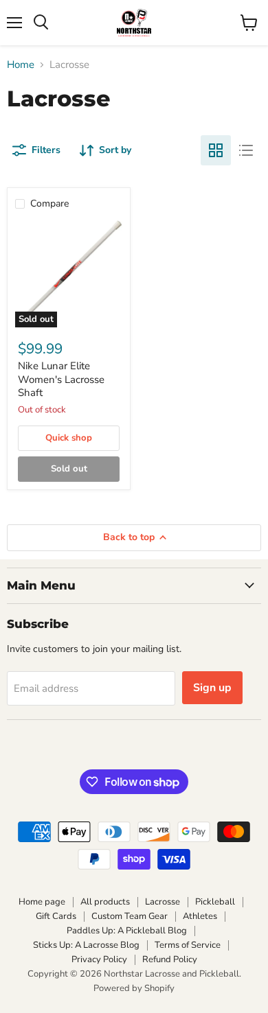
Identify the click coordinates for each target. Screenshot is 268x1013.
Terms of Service (188, 945)
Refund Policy (169, 959)
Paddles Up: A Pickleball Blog (127, 930)
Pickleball (215, 902)
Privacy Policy (99, 959)
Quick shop (68, 438)
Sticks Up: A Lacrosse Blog (86, 945)
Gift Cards (56, 916)
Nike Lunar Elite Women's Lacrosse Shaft (61, 379)
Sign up (212, 687)
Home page (42, 902)
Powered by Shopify (134, 988)
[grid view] (216, 150)
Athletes (200, 916)
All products (105, 902)
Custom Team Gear (129, 916)
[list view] (246, 150)
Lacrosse (162, 902)
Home (20, 65)
